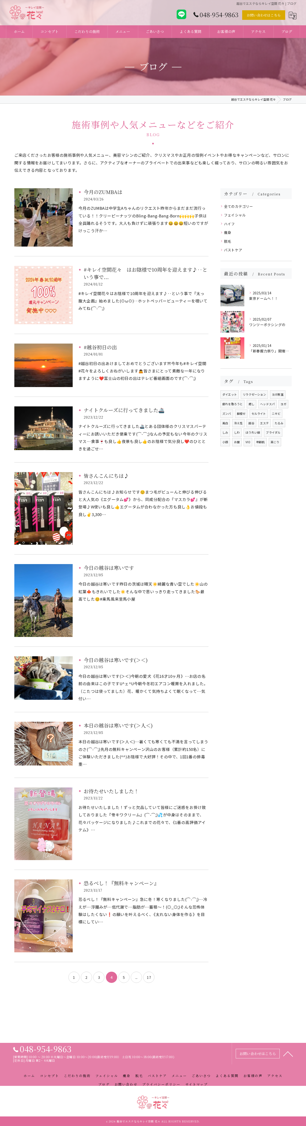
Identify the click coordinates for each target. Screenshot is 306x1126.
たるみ (279, 423)
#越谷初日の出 (100, 347)
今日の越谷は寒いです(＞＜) (116, 659)
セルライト (258, 413)
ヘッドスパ (267, 404)
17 (149, 977)
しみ (225, 432)
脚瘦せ (241, 413)
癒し (251, 404)
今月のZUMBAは (103, 191)
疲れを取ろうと (232, 404)
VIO (248, 442)
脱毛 (227, 241)
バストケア (233, 249)
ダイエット (229, 394)
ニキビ (276, 413)
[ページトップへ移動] (288, 1053)
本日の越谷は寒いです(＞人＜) (118, 725)
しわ (237, 432)
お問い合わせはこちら (264, 15)
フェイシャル (235, 214)
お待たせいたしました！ (111, 791)
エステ (264, 423)
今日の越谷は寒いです (109, 567)
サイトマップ (196, 1084)
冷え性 (238, 423)
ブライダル (273, 432)
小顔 (225, 442)
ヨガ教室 (278, 394)
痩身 (227, 232)
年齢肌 (260, 442)
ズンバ (226, 413)
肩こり (275, 442)
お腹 (237, 442)
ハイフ (229, 223)
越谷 (251, 423)
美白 (225, 423)
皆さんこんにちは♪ (106, 475)
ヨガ (283, 404)
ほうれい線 (253, 432)
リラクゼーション (254, 394)
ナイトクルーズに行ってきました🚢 (124, 410)
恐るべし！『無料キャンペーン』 (121, 883)
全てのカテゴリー (238, 206)
